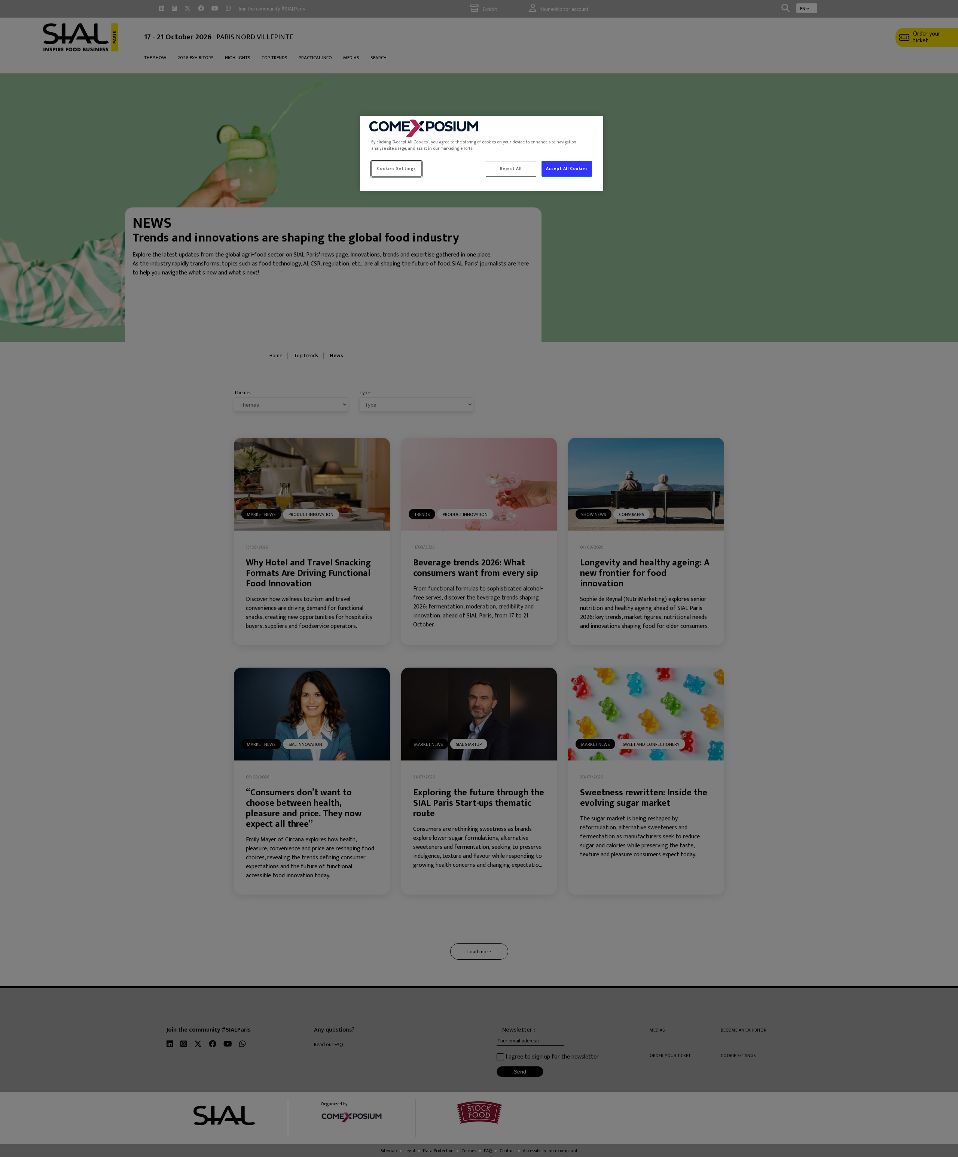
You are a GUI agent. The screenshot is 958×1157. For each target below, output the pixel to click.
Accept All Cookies (567, 168)
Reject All (511, 168)
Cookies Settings (396, 168)
